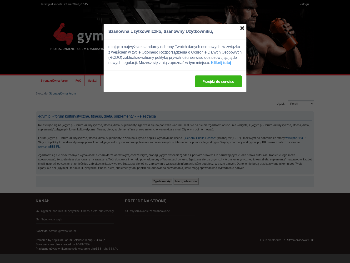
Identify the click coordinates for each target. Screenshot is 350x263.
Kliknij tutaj (221, 63)
